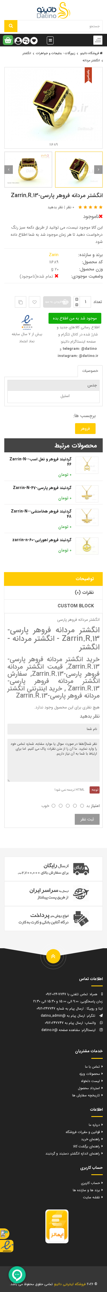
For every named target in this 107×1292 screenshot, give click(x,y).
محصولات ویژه (89, 1074)
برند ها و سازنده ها (86, 1190)
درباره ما (94, 1125)
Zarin (54, 255)
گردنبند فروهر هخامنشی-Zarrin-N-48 (41, 514)
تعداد (97, 302)
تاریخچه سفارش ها (86, 1095)
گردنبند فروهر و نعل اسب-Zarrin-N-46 (40, 462)
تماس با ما (92, 1066)
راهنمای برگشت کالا (86, 1146)
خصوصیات (90, 371)
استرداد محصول (89, 1088)
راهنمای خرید (90, 1139)
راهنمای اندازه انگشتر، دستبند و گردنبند (72, 1153)
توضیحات (85, 578)
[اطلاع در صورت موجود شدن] (75, 318)
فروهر (85, 428)
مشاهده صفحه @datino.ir (60, 1030)
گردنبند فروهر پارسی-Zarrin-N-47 (42, 488)
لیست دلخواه (90, 1081)
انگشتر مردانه (91, 60)
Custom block (76, 606)
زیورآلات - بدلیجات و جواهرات (55, 53)
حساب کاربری (90, 1183)
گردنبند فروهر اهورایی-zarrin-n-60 (41, 540)
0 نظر (70, 207)
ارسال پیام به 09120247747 (64, 1023)
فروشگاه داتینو (90, 53)
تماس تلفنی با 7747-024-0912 (67, 994)
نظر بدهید (55, 207)
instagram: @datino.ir (78, 356)
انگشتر (27, 53)
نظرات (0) (84, 592)
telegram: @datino (79, 349)
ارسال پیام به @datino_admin (63, 1015)
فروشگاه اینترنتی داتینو (70, 1284)
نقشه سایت (91, 1197)
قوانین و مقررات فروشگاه (83, 1132)
